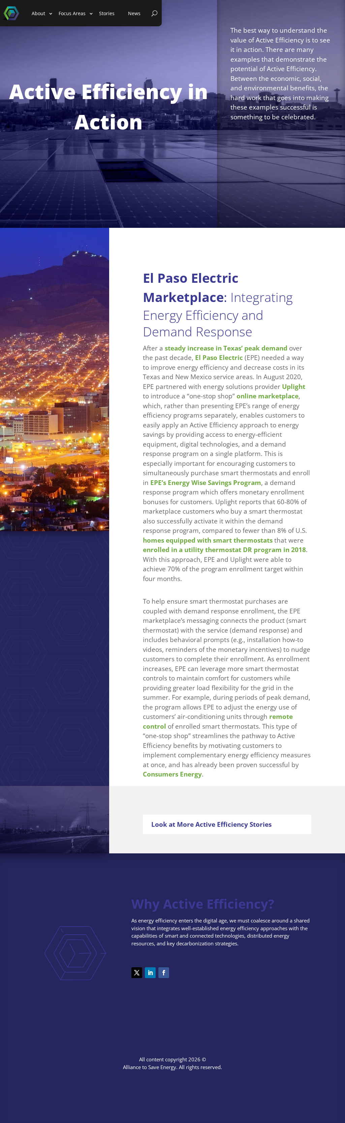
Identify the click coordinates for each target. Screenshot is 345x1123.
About (38, 13)
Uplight (293, 386)
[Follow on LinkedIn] (150, 972)
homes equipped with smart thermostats (208, 540)
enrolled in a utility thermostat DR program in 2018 (224, 549)
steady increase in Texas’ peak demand (226, 348)
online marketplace (268, 396)
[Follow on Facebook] (163, 972)
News (134, 13)
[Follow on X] (136, 972)
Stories (107, 13)
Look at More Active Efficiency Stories (211, 824)
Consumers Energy (172, 774)
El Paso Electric (219, 357)
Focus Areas (72, 13)
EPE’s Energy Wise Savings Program (205, 482)
